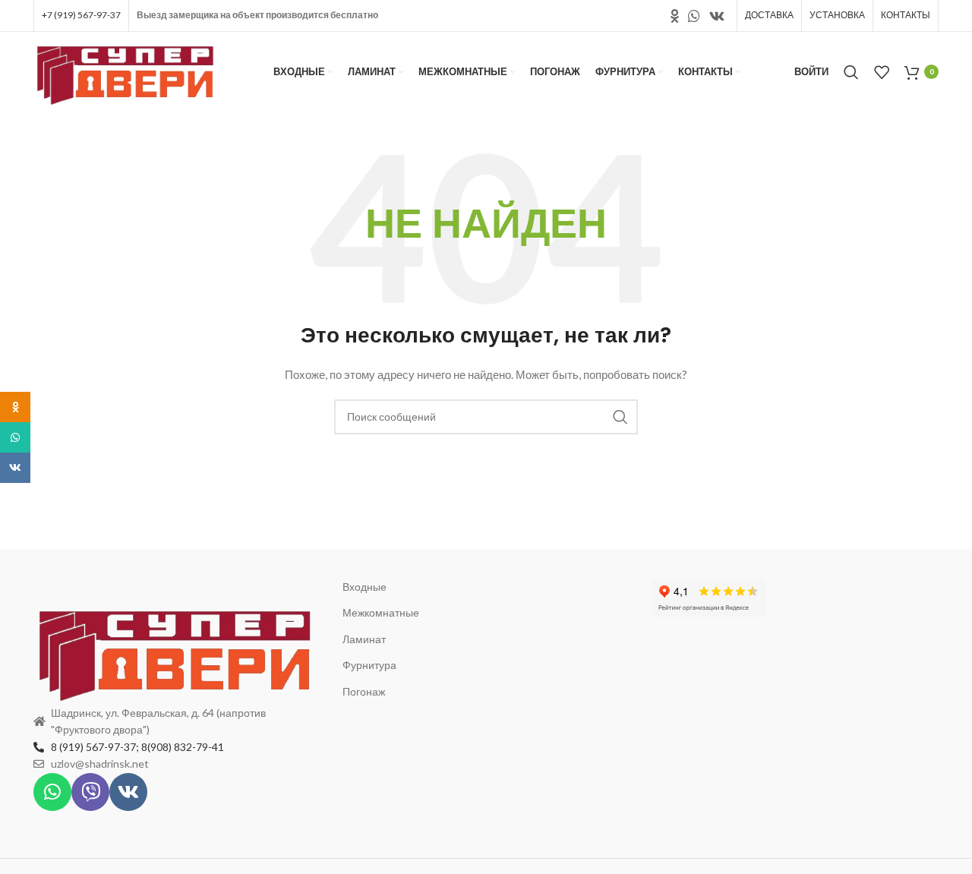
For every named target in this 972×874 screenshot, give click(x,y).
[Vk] (128, 792)
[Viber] (90, 792)
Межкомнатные (380, 612)
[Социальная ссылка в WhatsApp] (694, 16)
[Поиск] (851, 72)
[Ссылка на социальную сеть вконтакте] (717, 16)
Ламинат (364, 639)
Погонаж (363, 691)
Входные (364, 586)
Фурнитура (369, 664)
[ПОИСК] (620, 416)
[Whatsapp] (52, 792)
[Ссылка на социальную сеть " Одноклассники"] (674, 16)
